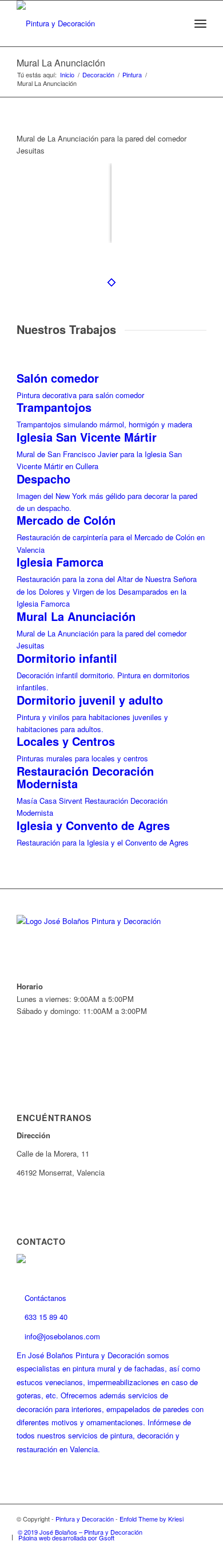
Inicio (67, 74)
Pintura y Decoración (84, 1518)
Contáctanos (44, 1297)
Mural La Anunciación (61, 62)
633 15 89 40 (44, 1316)
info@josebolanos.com (61, 1336)
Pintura (132, 74)
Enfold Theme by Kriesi (152, 1518)
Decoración (98, 74)
